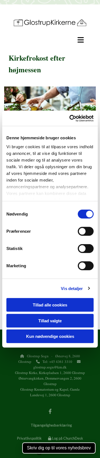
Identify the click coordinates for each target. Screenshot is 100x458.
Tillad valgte (50, 320)
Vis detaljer (72, 288)
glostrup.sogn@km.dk (50, 367)
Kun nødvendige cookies (50, 336)
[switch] (86, 231)
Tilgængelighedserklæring (51, 425)
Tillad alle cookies (50, 305)
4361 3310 (64, 361)
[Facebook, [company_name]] (50, 411)
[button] (50, 40)
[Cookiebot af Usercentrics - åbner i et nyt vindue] (71, 118)
